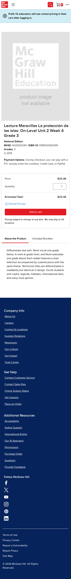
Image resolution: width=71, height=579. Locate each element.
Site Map (8, 556)
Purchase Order (13, 454)
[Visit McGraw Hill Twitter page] (6, 490)
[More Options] (67, 4)
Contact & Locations (16, 329)
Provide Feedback (15, 467)
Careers (9, 323)
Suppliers (10, 460)
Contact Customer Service (20, 377)
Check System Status (17, 391)
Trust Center (12, 362)
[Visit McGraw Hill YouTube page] (6, 497)
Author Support (13, 427)
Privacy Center (11, 540)
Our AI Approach (14, 441)
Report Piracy (10, 550)
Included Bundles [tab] (42, 238)
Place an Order (13, 404)
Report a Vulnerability (15, 545)
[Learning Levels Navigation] (13, 4)
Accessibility (12, 421)
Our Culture (11, 349)
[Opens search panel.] (50, 4)
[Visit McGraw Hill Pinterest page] (6, 511)
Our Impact (11, 355)
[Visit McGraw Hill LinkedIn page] (6, 518)
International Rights (16, 434)
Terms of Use (10, 535)
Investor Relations (15, 336)
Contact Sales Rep (15, 384)
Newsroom (11, 342)
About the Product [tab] (15, 238)
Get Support (11, 397)
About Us (10, 316)
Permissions (11, 447)
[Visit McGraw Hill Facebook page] (6, 482)
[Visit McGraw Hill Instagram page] (6, 504)
